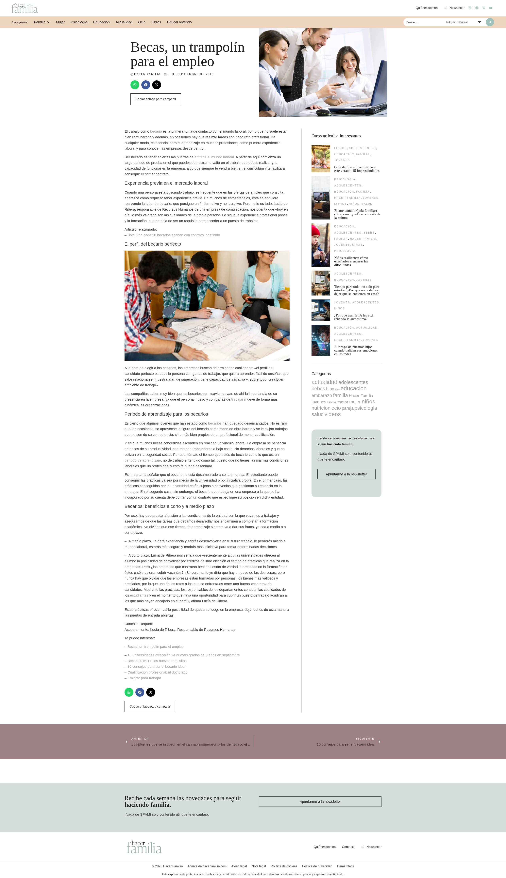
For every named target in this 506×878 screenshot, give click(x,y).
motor (342, 402)
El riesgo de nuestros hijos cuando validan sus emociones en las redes (356, 350)
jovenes (342, 160)
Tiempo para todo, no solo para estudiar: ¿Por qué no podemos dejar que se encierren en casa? (356, 290)
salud (367, 203)
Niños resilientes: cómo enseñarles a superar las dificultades (351, 261)
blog (330, 388)
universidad (180, 486)
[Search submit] (490, 22)
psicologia (344, 179)
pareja (348, 408)
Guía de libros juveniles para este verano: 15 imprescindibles (357, 169)
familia (363, 154)
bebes (369, 232)
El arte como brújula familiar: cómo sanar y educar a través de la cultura (357, 214)
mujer (355, 401)
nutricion (321, 408)
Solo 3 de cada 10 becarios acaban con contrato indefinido (173, 235)
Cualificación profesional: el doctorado (157, 672)
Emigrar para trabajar (144, 678)
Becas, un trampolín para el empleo (155, 647)
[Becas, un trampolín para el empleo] (207, 359)
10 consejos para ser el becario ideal (156, 667)
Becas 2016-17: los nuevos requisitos (157, 661)
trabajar (237, 399)
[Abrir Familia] (48, 22)
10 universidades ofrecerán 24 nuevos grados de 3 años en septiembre (183, 655)
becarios (215, 423)
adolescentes (362, 148)
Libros (340, 148)
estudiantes (139, 595)
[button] (134, 84)
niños (354, 203)
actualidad (367, 327)
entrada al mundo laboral (214, 157)
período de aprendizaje (143, 460)
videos (333, 414)
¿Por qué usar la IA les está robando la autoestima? (353, 317)
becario (156, 131)
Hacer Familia (347, 197)
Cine (337, 389)
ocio (336, 408)
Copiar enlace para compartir (155, 99)
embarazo (322, 395)
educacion (344, 154)
